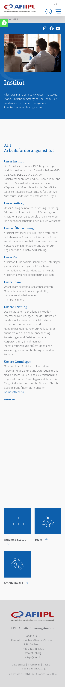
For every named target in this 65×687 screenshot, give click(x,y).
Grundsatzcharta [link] (14, 392)
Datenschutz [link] (18, 664)
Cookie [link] (46, 664)
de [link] (55, 3)
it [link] (60, 3)
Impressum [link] (34, 664)
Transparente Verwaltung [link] (32, 668)
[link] (4, 23)
